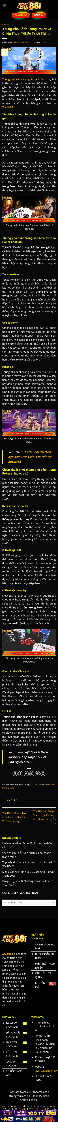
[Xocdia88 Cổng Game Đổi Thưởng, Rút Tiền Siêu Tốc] (29, 5)
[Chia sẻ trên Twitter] (26, 773)
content (45, 42)
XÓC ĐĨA (5, 25)
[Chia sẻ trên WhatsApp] (15, 773)
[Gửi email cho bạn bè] (31, 773)
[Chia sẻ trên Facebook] (20, 773)
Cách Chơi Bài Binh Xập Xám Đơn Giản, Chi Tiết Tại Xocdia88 (29, 457)
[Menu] (4, 5)
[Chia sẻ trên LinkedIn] (42, 773)
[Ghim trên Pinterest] (37, 773)
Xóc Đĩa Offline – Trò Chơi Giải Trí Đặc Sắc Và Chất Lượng (14, 817)
